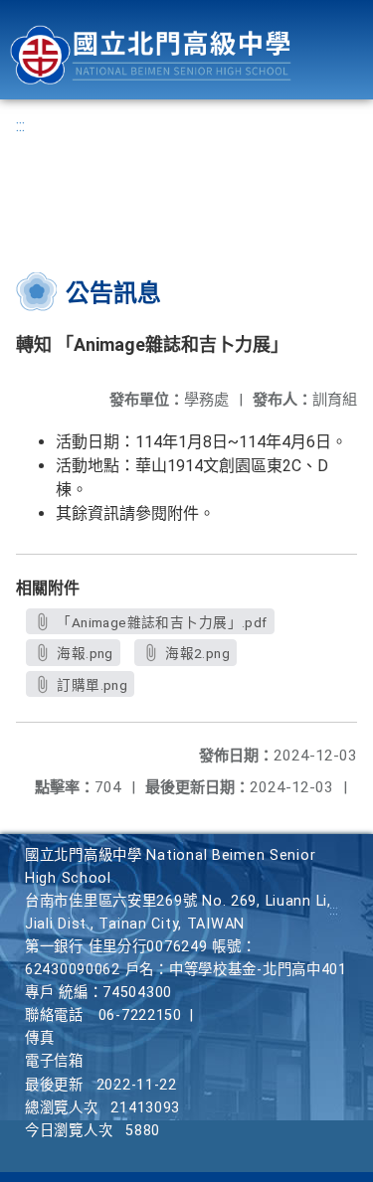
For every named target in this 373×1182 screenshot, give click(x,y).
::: (20, 125)
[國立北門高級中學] (150, 55)
